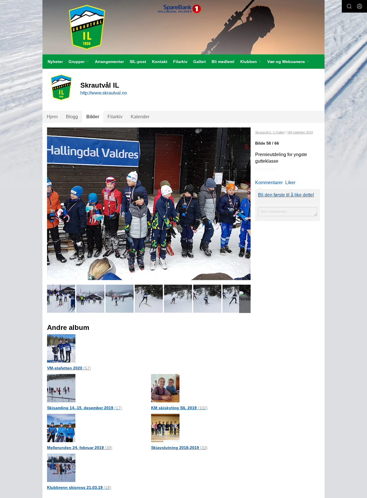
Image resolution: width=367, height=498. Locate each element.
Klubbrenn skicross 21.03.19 (79, 487)
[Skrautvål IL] (183, 27)
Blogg (72, 116)
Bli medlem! (223, 61)
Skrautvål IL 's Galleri (270, 132)
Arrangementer (109, 61)
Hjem (52, 116)
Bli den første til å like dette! (286, 194)
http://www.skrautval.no (103, 92)
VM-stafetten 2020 (69, 368)
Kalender (140, 116)
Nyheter (55, 61)
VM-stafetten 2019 (300, 132)
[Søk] (349, 6)
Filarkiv (180, 61)
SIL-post (138, 61)
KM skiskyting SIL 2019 (179, 408)
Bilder (92, 116)
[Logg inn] (359, 6)
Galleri (199, 61)
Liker (290, 182)
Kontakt (159, 61)
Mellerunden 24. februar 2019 (79, 447)
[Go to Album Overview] (61, 348)
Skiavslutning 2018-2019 (179, 447)
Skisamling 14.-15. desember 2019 (84, 408)
